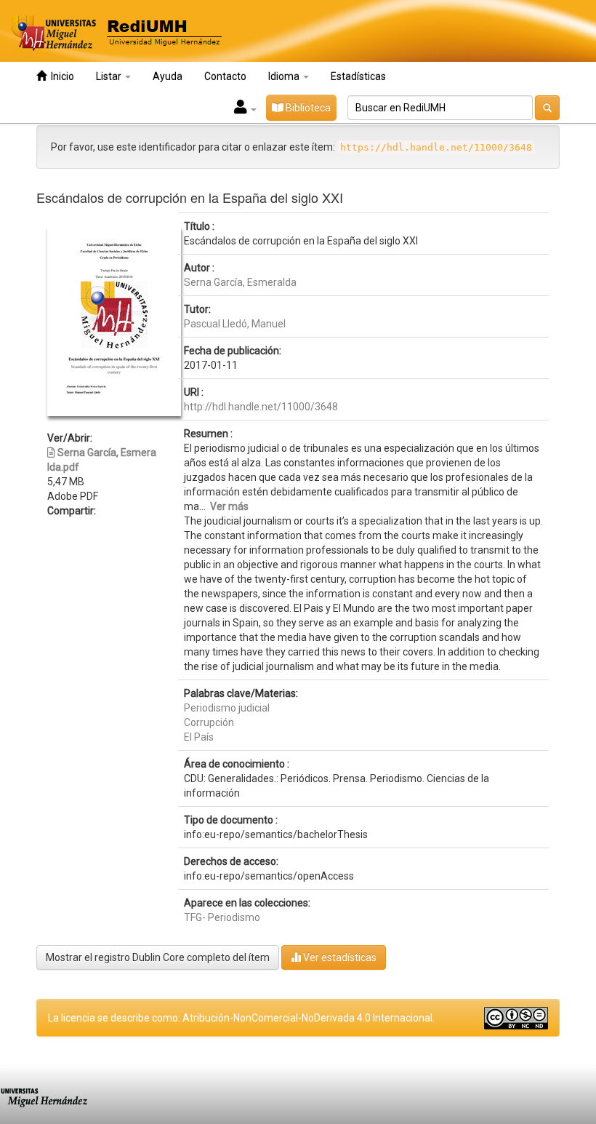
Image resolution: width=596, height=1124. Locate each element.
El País (199, 737)
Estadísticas (358, 76)
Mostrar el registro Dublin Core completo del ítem (158, 957)
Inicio (60, 76)
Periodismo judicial (227, 708)
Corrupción (209, 722)
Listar (110, 76)
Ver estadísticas (338, 957)
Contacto (225, 76)
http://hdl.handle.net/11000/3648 (261, 406)
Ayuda (167, 76)
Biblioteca (307, 107)
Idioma (285, 76)
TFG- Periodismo (222, 917)
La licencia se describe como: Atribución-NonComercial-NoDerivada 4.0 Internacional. (241, 1018)
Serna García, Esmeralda (240, 282)
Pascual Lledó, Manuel (235, 324)
